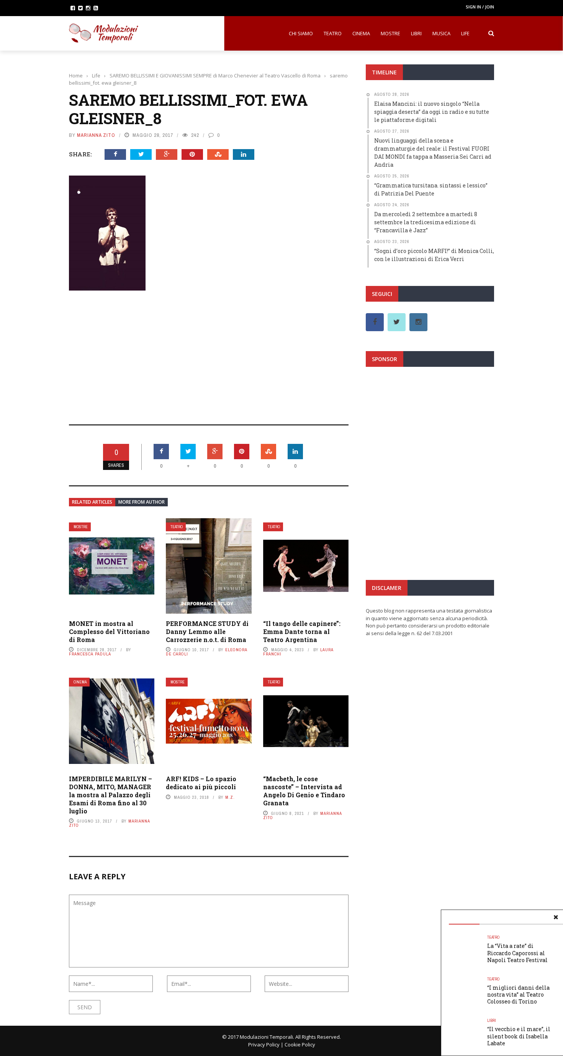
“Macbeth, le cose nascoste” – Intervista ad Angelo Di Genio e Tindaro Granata (304, 790)
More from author (141, 502)
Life (465, 33)
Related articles (92, 502)
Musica (441, 33)
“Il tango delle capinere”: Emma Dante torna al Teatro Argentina (301, 631)
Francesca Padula (90, 654)
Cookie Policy (300, 1044)
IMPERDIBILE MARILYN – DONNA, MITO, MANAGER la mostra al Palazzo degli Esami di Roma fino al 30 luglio (110, 795)
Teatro (333, 33)
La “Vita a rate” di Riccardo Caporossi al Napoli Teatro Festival (517, 952)
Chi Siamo (301, 33)
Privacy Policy (264, 1044)
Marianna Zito (96, 135)
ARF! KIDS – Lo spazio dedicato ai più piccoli (201, 783)
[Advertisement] (209, 352)
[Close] (555, 917)
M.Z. (230, 797)
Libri (416, 33)
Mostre (390, 33)
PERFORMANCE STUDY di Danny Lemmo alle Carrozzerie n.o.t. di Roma (207, 631)
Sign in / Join (480, 7)
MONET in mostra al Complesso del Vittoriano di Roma (109, 631)
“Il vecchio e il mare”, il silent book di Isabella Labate (518, 1035)
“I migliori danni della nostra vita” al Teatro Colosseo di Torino (518, 994)
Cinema (361, 33)
